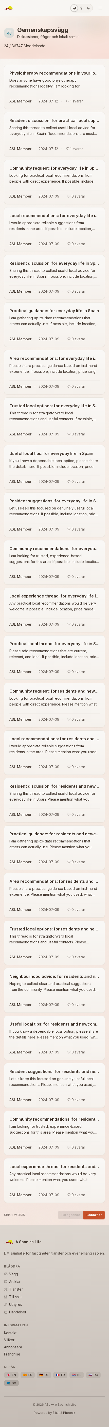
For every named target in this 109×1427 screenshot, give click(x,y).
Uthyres (15, 1304)
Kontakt (10, 1333)
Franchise (12, 1354)
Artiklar (15, 1281)
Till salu (15, 1297)
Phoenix (69, 1413)
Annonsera (13, 1347)
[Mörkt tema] (88, 8)
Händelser (17, 1312)
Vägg (13, 1274)
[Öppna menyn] (100, 8)
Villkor (9, 1340)
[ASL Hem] (8, 8)
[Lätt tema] (81, 8)
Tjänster (16, 1289)
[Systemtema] (74, 8)
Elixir (56, 1413)
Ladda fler (94, 1215)
